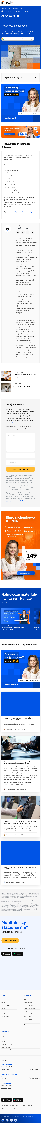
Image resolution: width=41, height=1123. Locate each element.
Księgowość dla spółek (30, 1008)
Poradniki (3, 1041)
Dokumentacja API (6, 1050)
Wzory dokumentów (6, 1044)
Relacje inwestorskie (28, 1105)
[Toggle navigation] (37, 3)
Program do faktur (28, 1013)
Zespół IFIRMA (8, 11)
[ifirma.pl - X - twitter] (7, 1120)
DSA (15, 1108)
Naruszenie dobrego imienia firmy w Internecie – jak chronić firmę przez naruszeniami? (20, 763)
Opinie (3, 1008)
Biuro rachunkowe (29, 1005)
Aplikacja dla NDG (28, 1019)
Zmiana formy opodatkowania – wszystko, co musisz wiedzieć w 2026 (18, 719)
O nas (2, 1000)
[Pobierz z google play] (17, 954)
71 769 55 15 (34, 1069)
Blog (2, 1036)
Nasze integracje (5, 1047)
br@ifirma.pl (4, 1078)
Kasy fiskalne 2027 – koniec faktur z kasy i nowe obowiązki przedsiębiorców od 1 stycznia (20, 822)
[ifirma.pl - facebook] (2, 1120)
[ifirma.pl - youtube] (15, 1120)
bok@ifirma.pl (5, 1069)
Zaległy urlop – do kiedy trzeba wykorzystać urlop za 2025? (20, 868)
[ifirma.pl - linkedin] (11, 1120)
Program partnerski (6, 1016)
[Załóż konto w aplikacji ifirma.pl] (20, 102)
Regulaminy (4, 1105)
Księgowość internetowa (30, 1011)
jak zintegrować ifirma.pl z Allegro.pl (23, 212)
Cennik (3, 1002)
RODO (10, 1108)
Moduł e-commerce (29, 1016)
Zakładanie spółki (28, 1002)
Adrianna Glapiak (10, 789)
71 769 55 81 (34, 1078)
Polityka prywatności (15, 1105)
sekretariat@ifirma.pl (6, 1088)
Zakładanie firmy (28, 1000)
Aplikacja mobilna (28, 1024)
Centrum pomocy (5, 1038)
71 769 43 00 (34, 1088)
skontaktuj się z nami (14, 423)
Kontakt (3, 1013)
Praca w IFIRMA (5, 1005)
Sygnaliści (4, 1108)
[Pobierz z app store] (6, 954)
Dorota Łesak (9, 729)
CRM (25, 1022)
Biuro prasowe (5, 1011)
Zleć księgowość (10, 940)
